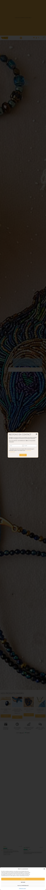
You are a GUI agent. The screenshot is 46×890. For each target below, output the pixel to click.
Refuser (23, 882)
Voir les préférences (23, 885)
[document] (23, 445)
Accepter (23, 879)
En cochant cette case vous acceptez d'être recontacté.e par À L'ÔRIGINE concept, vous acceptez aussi (21, 450)
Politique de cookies (22, 888)
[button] (44, 869)
